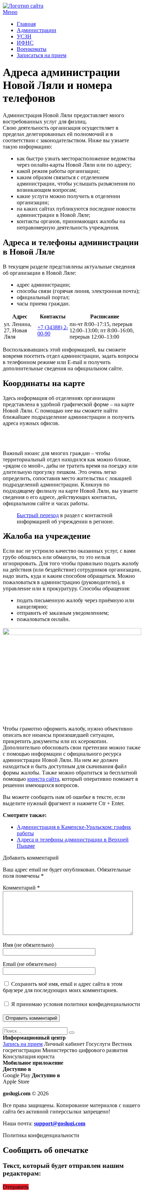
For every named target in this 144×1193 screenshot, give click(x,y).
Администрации (36, 30)
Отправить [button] (16, 1187)
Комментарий (21, 888)
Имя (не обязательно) (28, 945)
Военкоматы (31, 49)
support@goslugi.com (59, 1123)
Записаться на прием (41, 55)
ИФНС (25, 43)
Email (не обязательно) (29, 964)
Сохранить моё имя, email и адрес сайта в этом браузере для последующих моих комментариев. (62, 987)
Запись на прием (23, 1044)
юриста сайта (43, 779)
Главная (26, 24)
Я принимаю (75, 1004)
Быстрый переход (38, 515)
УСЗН (24, 36)
